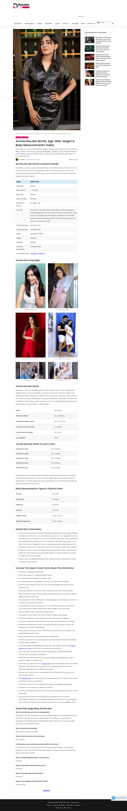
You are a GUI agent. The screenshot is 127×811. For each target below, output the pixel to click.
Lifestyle (65, 23)
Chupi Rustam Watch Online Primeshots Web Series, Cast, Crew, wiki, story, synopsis (103, 57)
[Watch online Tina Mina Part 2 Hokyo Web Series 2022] (89, 66)
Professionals (29, 23)
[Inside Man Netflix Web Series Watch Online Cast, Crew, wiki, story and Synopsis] (89, 48)
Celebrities (17, 23)
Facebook (33, 253)
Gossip (57, 23)
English (101, 22)
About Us (49, 805)
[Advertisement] (80, 11)
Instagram (41, 253)
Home (18, 133)
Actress (30, 133)
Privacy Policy (69, 805)
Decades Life (75, 802)
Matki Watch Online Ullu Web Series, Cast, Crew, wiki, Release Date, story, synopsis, (103, 40)
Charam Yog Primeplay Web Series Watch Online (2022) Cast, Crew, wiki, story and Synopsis (103, 82)
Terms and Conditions (59, 805)
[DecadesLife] (21, 5)
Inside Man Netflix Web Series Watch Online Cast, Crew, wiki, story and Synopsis (103, 48)
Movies (39, 23)
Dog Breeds (75, 23)
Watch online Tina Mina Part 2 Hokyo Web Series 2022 (103, 65)
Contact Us (91, 23)
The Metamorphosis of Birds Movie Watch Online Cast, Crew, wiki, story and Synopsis (103, 73)
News (83, 23)
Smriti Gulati (22, 159)
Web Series (48, 23)
